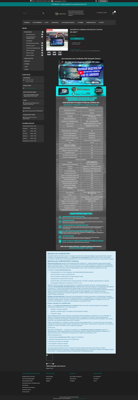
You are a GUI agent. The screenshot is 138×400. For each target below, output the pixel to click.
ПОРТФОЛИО (49, 376)
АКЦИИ (48, 381)
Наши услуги (25, 391)
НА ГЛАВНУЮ (97, 376)
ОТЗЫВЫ (26, 64)
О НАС (26, 66)
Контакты (55, 22)
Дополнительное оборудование (31, 37)
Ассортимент (37, 22)
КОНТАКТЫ (73, 378)
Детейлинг (29, 41)
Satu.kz (77, 397)
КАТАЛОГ (96, 378)
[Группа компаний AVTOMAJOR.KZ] (60, 13)
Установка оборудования (33, 48)
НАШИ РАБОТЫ (28, 58)
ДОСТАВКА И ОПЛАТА (76, 376)
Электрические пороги (32, 43)
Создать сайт (57, 1)
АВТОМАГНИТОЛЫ (27, 381)
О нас (46, 22)
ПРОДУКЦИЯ (28, 32)
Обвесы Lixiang (30, 50)
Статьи (101, 22)
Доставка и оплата (68, 22)
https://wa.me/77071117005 (30, 96)
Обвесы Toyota (30, 55)
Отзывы (80, 22)
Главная (26, 22)
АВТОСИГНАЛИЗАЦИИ (28, 378)
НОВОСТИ (27, 61)
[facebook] (49, 363)
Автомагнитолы (30, 34)
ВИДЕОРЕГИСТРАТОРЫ (28, 376)
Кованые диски (30, 45)
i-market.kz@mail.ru (30, 88)
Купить (78, 38)
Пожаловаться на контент (78, 398)
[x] (53, 363)
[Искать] (43, 13)
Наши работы (91, 22)
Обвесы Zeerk (30, 53)
